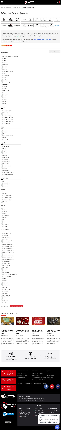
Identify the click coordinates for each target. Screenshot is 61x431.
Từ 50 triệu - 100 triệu (8, 121)
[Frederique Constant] (50, 19)
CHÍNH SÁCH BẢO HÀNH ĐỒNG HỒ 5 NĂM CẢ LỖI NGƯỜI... (7, 332)
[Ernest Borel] (30, 25)
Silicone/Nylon (6, 161)
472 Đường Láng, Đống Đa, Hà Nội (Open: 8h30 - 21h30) (25, 413)
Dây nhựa (5, 159)
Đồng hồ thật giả (11, 359)
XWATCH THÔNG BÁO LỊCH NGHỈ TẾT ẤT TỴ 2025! (37, 332)
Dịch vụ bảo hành (52, 408)
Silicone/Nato (6, 163)
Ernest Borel (6, 84)
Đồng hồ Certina (27, 383)
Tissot (4, 77)
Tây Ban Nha (6, 215)
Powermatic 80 (6, 265)
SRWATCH (5, 64)
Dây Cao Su (6, 157)
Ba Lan (4, 217)
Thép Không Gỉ (6, 146)
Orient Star (5, 235)
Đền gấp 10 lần (49, 356)
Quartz (4, 133)
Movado (5, 92)
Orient (4, 58)
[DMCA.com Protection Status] (8, 422)
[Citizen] (24, 19)
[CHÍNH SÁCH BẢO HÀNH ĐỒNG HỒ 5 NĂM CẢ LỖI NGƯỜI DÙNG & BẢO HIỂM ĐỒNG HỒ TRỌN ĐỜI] (7, 321)
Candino (5, 69)
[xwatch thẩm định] (8, 405)
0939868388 (23, 416)
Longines (5, 79)
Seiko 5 (4, 270)
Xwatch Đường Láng (24, 409)
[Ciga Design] (4, 25)
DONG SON (6, 272)
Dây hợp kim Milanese (8, 174)
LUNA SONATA (6, 285)
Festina (4, 99)
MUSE (4, 278)
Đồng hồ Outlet (6, 242)
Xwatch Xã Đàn (37, 408)
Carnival (5, 86)
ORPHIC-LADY (6, 295)
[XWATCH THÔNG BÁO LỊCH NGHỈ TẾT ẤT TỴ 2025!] (38, 321)
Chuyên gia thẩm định (11, 357)
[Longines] (17, 25)
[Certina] (57, 19)
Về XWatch (35, 371)
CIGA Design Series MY (8, 252)
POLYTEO (5, 293)
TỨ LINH (5, 302)
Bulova (2, 45)
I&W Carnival (6, 90)
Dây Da (4, 148)
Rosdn (4, 97)
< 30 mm (5, 193)
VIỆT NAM (5, 300)
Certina (4, 73)
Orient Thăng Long (7, 239)
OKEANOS (5, 291)
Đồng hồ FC (20, 383)
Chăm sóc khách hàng (23, 371)
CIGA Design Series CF (8, 255)
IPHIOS (4, 280)
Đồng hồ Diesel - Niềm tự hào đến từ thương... (53, 332)
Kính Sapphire (6, 184)
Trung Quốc (6, 224)
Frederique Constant (8, 71)
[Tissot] (10, 25)
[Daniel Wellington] (24, 25)
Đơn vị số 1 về (30, 357)
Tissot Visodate (6, 261)
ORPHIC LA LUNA (7, 276)
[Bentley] (37, 19)
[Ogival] (17, 19)
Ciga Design (6, 75)
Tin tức (47, 373)
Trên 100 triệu (6, 123)
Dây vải (4, 151)
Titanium (5, 153)
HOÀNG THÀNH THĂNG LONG (10, 274)
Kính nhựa (5, 186)
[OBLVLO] (43, 25)
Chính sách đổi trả (21, 373)
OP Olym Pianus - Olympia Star (10, 56)
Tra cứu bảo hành (21, 377)
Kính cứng (5, 181)
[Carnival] (37, 25)
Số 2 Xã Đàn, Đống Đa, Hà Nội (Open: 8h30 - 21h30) (39, 412)
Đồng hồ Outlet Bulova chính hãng (42, 39)
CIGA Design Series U (8, 259)
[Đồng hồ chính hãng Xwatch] (30, 2)
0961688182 (10, 373)
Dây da (44, 383)
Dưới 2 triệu (6, 112)
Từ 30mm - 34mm (7, 195)
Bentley (4, 67)
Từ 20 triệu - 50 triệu (8, 119)
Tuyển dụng (48, 379)
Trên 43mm (5, 201)
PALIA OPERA (6, 289)
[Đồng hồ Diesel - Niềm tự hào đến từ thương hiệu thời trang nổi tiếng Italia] (53, 321)
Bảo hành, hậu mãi (30, 358)
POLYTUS (5, 283)
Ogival (4, 60)
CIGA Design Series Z (8, 246)
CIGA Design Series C (8, 250)
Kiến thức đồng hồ (50, 375)
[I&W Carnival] (50, 25)
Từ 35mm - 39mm (7, 197)
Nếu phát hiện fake (50, 358)
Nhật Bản (5, 209)
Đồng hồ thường (7, 233)
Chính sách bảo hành (22, 375)
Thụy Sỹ (5, 211)
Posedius (5, 95)
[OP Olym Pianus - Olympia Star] (4, 19)
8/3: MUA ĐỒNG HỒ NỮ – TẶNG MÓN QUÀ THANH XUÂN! (22, 332)
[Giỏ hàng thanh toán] (57, 2)
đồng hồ (19, 36)
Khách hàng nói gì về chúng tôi (38, 379)
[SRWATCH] (30, 19)
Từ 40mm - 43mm (7, 199)
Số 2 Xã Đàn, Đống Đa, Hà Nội (54, 411)
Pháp (4, 222)
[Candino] (43, 19)
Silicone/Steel (6, 170)
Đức (4, 219)
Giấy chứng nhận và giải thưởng (39, 377)
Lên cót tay (5, 139)
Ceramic (5, 155)
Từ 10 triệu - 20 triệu (8, 117)
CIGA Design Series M (8, 248)
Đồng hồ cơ (39, 383)
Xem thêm (56, 25)
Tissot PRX (5, 267)
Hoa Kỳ (4, 213)
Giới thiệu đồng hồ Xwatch (37, 373)
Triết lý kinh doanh (36, 375)
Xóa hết (8, 45)
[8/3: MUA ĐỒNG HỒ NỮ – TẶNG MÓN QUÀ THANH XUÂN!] (22, 321)
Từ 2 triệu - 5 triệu (7, 110)
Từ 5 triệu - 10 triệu (7, 115)
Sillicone (5, 168)
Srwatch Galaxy (6, 237)
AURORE (5, 298)
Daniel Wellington (7, 82)
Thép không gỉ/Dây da (8, 172)
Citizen (4, 62)
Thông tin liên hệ (49, 377)
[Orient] (10, 19)
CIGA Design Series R (8, 257)
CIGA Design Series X (8, 244)
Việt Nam (5, 226)
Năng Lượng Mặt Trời (8, 135)
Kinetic (4, 137)
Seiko (4, 101)
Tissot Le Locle (6, 263)
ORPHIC (5, 287)
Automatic (5, 130)
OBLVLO (5, 88)
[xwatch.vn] (8, 396)
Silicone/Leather (7, 166)
